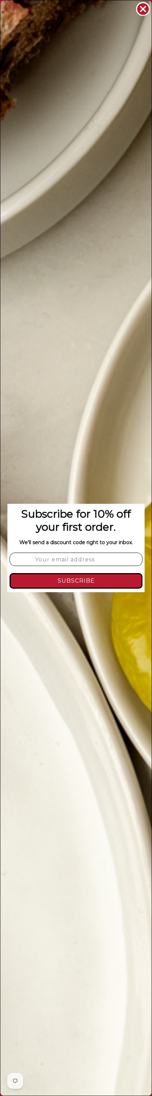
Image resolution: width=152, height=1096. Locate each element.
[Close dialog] (143, 9)
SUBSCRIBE (76, 580)
